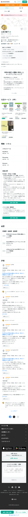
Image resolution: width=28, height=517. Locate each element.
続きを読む (6, 285)
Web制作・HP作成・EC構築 (8, 270)
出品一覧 (21, 8)
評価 (21, 11)
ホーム (7, 8)
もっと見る (14, 93)
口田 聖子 (5, 32)
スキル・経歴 (7, 11)
